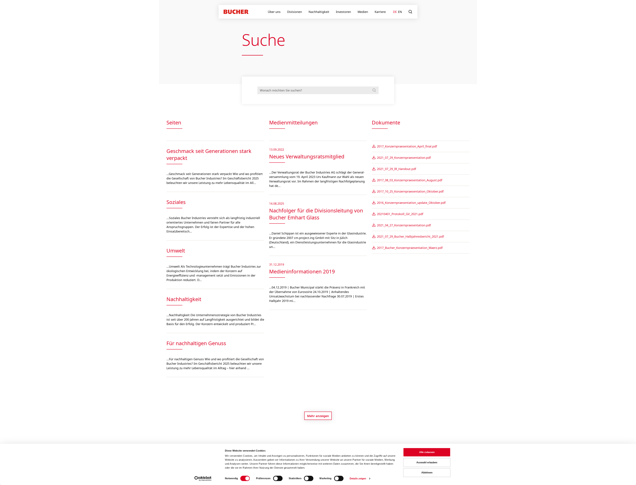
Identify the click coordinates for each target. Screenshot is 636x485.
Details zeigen (358, 478)
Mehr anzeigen (318, 416)
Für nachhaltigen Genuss (196, 343)
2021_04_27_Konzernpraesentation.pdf (404, 225)
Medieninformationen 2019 (302, 271)
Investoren (343, 12)
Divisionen (294, 12)
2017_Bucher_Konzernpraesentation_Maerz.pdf (410, 248)
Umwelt (175, 250)
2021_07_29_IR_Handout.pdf (396, 169)
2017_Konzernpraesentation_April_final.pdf (407, 146)
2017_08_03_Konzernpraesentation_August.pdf (409, 180)
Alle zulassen (427, 452)
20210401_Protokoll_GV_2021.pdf (400, 214)
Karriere (380, 12)
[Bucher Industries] (236, 11)
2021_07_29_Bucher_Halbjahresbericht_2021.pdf (410, 236)
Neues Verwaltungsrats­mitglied (306, 156)
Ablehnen (426, 472)
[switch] (275, 478)
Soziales (176, 202)
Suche (410, 12)
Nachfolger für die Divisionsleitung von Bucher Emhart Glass (316, 214)
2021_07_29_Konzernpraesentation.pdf (404, 158)
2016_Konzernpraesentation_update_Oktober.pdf (411, 203)
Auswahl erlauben (426, 462)
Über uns (274, 12)
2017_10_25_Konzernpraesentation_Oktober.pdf (410, 191)
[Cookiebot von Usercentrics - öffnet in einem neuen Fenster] (202, 478)
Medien (363, 12)
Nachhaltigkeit (319, 12)
